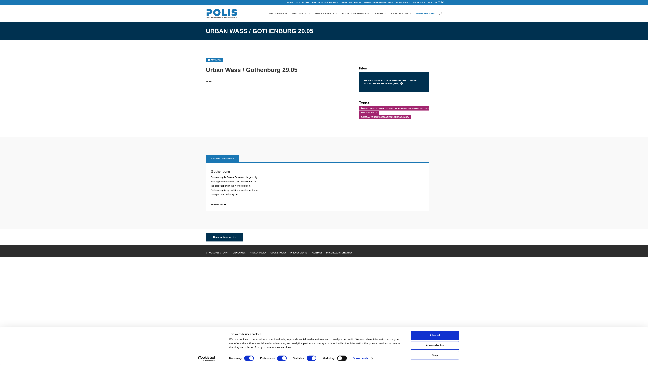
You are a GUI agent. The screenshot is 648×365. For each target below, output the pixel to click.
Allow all (435, 335)
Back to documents (224, 237)
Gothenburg (220, 171)
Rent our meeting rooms (378, 3)
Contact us (302, 3)
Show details (360, 358)
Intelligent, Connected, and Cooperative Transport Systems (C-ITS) (399, 108)
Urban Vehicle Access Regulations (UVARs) (386, 117)
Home (290, 3)
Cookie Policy (278, 253)
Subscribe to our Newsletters (414, 3)
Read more (217, 204)
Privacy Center (299, 253)
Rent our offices (351, 3)
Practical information (325, 3)
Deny (435, 355)
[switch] (282, 358)
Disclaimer (239, 253)
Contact (317, 253)
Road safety (370, 113)
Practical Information (339, 253)
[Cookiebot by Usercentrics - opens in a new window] (207, 358)
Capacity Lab (400, 13)
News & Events (324, 13)
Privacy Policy (258, 253)
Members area (425, 13)
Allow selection (435, 345)
